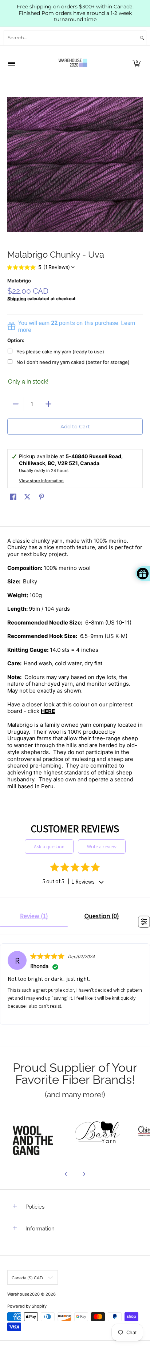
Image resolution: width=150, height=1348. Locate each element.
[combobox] (71, 38)
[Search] (142, 38)
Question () (101, 916)
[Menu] (11, 63)
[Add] (48, 404)
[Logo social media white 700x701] (98, 1133)
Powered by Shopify (27, 1306)
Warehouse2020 (23, 1294)
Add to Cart (75, 426)
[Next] (84, 1174)
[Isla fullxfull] (35, 1133)
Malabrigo (19, 281)
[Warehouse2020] (72, 63)
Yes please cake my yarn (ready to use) (60, 351)
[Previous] (66, 1174)
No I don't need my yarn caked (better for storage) (73, 362)
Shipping (16, 298)
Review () (34, 916)
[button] (136, 63)
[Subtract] (15, 404)
